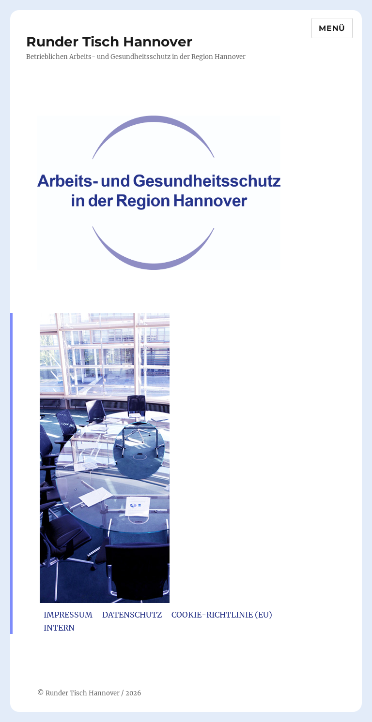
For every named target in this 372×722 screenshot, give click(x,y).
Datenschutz (132, 614)
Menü (332, 28)
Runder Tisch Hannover (109, 41)
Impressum (68, 614)
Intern (59, 628)
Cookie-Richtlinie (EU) (221, 614)
